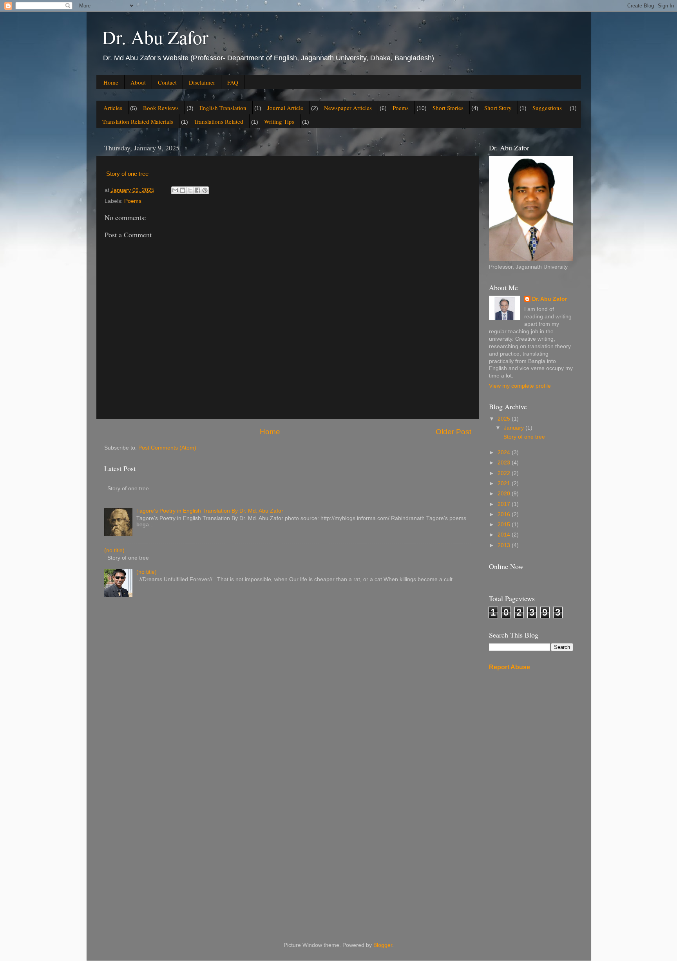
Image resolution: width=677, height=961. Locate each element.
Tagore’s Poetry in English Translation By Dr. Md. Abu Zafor (209, 511)
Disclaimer (202, 82)
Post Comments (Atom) (167, 448)
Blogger (382, 945)
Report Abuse (509, 667)
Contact (167, 82)
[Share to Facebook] (197, 190)
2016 (505, 514)
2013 (505, 545)
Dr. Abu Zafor (155, 36)
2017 (505, 504)
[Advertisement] (531, 800)
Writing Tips (279, 121)
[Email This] (175, 190)
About (138, 82)
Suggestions (547, 108)
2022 (505, 473)
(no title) (114, 550)
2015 (505, 524)
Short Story (498, 108)
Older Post (453, 432)
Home (110, 82)
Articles (112, 108)
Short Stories (448, 108)
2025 (505, 419)
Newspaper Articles (348, 108)
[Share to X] (190, 190)
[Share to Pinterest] (205, 190)
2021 (505, 483)
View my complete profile (520, 386)
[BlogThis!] (182, 190)
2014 (505, 535)
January (514, 428)
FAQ (232, 82)
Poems (401, 108)
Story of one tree (127, 174)
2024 (505, 452)
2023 (505, 463)
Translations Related (218, 121)
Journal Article (285, 108)
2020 (505, 494)
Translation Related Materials (137, 121)
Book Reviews (161, 108)
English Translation (222, 108)
